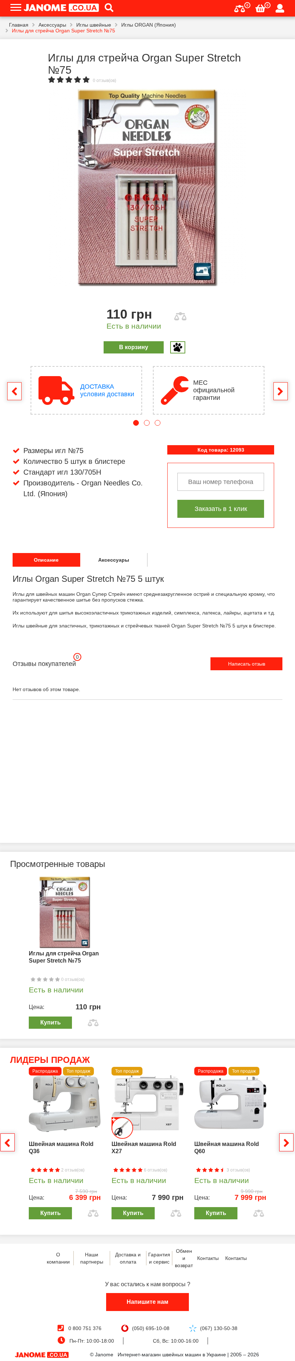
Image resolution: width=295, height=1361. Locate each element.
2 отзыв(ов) (72, 1170)
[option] (148, 187)
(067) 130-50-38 (218, 1328)
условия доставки (107, 390)
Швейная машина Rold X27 (144, 1147)
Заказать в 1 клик (221, 508)
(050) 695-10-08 (150, 1328)
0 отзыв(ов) (104, 80)
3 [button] (157, 423)
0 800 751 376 (84, 1328)
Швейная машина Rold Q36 (61, 1147)
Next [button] (280, 391)
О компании (58, 1258)
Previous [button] (14, 391)
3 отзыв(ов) (238, 1170)
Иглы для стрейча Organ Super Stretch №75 (64, 957)
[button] (106, 8)
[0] (239, 8)
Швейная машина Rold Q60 (226, 1147)
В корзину (133, 347)
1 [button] (136, 423)
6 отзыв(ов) (155, 1170)
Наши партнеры (91, 1258)
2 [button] (147, 423)
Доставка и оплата (128, 1258)
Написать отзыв (246, 664)
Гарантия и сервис (159, 1258)
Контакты (208, 1258)
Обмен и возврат (184, 1258)
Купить (50, 1022)
